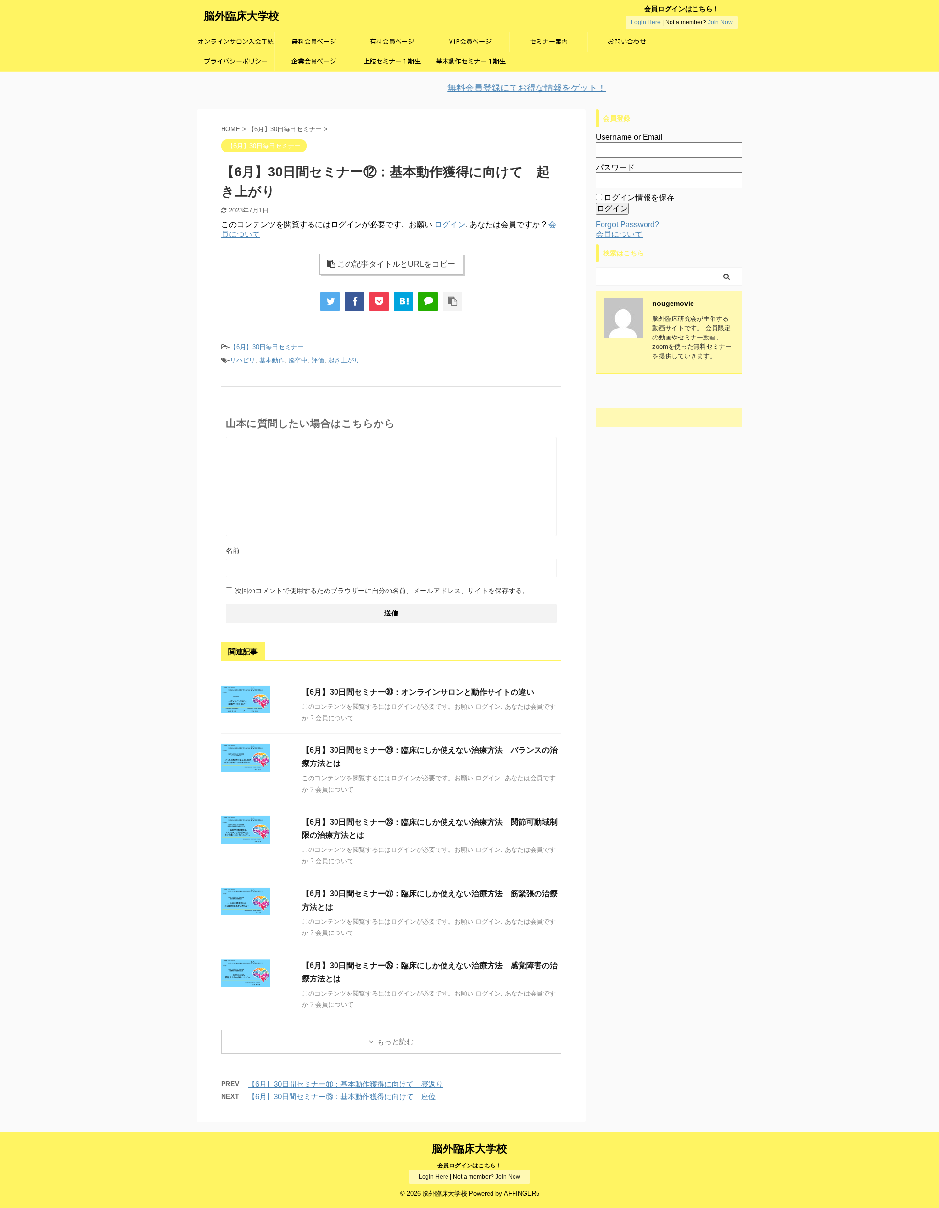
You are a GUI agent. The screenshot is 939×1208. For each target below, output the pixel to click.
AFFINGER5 (521, 1193)
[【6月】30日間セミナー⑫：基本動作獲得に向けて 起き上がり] (403, 301)
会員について (619, 234)
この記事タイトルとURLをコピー (396, 264)
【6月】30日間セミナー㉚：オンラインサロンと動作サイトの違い (418, 692)
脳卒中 (298, 360)
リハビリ (242, 360)
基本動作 (272, 360)
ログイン (450, 224)
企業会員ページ (313, 61)
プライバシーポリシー (236, 61)
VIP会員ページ (470, 42)
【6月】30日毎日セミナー (267, 347)
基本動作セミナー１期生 (471, 61)
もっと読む (395, 1042)
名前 (233, 550)
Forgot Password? (627, 224)
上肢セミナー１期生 (392, 61)
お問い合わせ (627, 42)
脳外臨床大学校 (241, 16)
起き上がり (344, 360)
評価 (318, 360)
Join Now (720, 22)
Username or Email (629, 137)
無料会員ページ (313, 42)
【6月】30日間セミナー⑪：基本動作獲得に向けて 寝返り (345, 1084)
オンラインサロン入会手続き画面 (236, 45)
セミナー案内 (549, 42)
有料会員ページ (392, 42)
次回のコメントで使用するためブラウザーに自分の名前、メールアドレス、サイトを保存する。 (382, 590)
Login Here (646, 22)
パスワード (615, 167)
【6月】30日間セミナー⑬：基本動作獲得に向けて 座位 (342, 1096)
